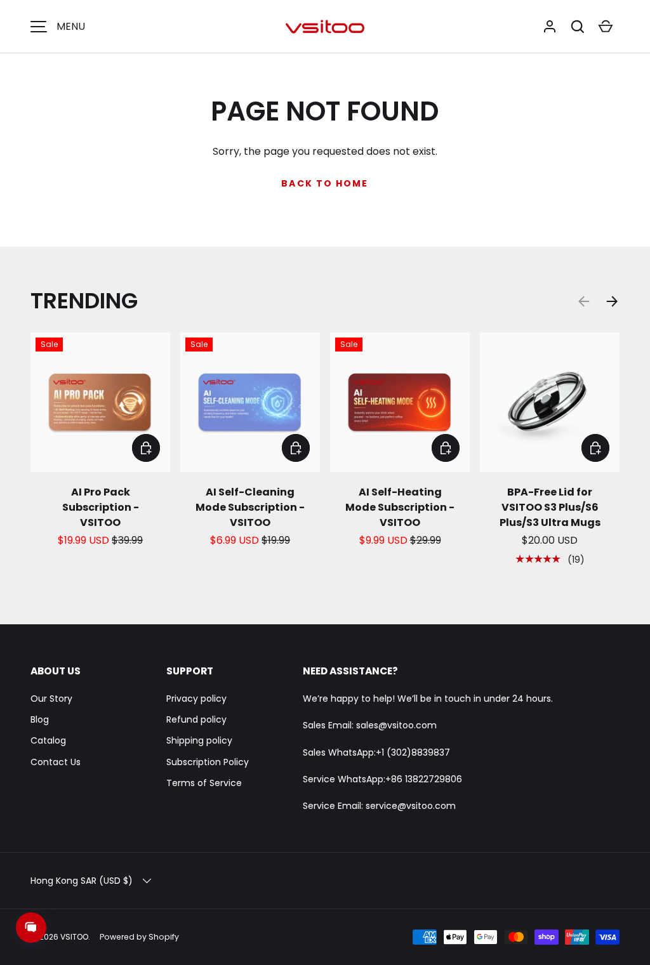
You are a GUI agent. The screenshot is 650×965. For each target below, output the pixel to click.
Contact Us (55, 762)
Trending (84, 301)
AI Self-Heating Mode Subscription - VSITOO (399, 507)
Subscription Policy (207, 762)
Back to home (324, 183)
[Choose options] (595, 448)
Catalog (48, 740)
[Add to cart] (146, 448)
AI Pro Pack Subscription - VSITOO (100, 507)
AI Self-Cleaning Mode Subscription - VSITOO (250, 507)
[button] (578, 27)
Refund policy (196, 719)
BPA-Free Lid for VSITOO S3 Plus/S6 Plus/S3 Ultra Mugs (550, 507)
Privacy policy (196, 698)
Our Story (51, 698)
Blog (39, 719)
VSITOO (74, 936)
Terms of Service (204, 783)
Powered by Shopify (139, 936)
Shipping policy (199, 740)
